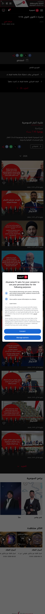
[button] (22, 303)
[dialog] (22, 307)
